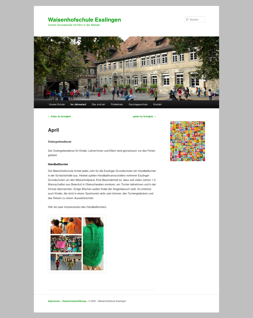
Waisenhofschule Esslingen (84, 19)
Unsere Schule (57, 104)
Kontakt (157, 104)
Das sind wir (98, 104)
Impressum (54, 301)
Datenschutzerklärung (74, 301)
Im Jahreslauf (78, 104)
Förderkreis (117, 104)
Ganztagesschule (138, 104)
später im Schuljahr (144, 116)
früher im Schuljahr (59, 116)
